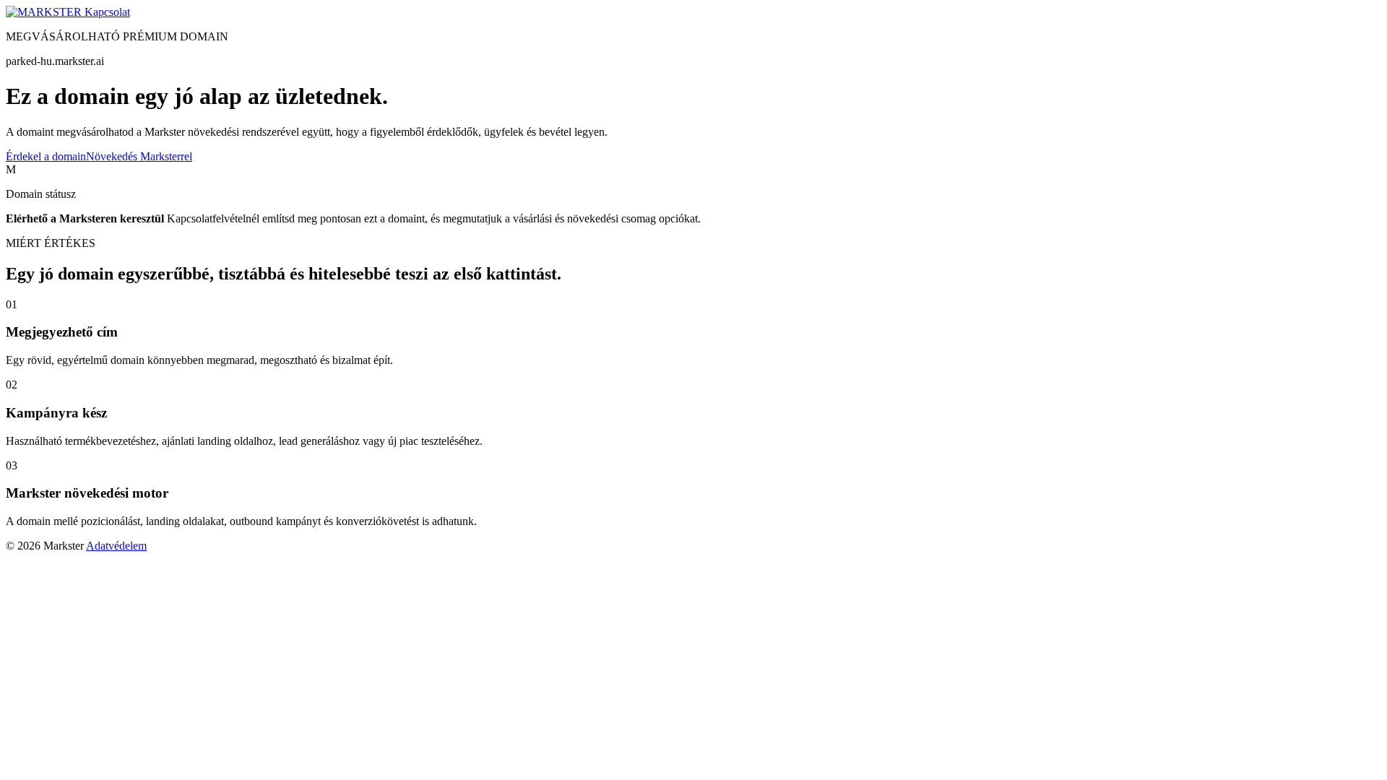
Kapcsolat (107, 12)
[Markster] (45, 12)
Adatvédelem (116, 546)
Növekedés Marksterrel (139, 156)
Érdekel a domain (46, 156)
